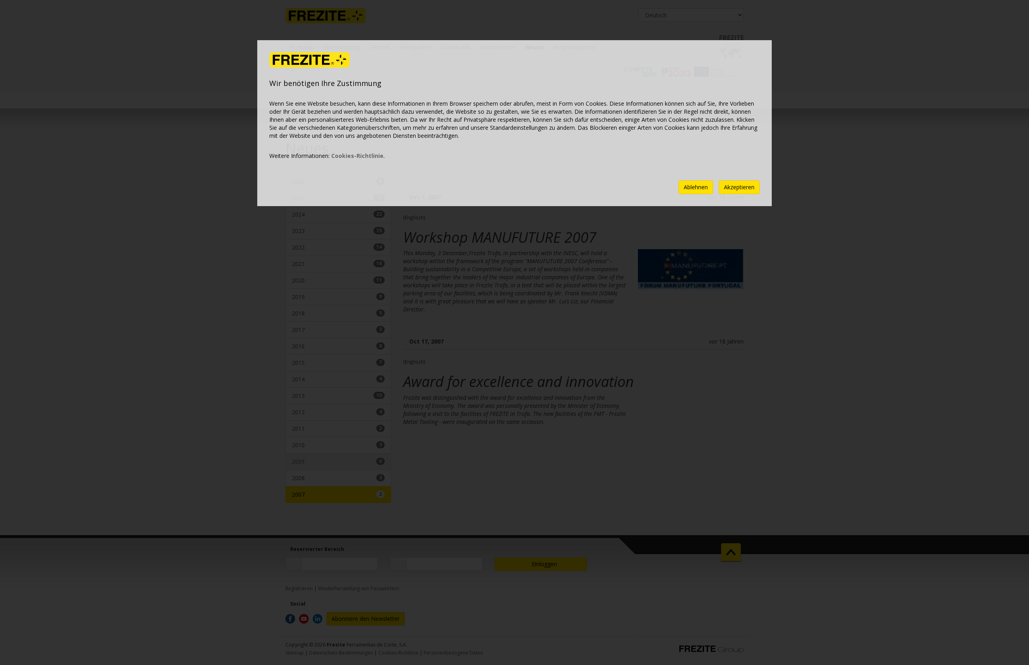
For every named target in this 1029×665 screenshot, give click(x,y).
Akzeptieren (739, 187)
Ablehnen (696, 187)
